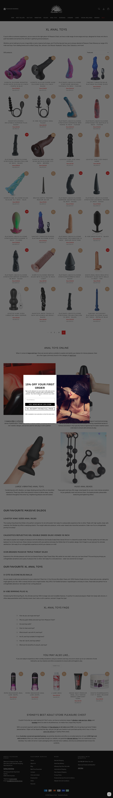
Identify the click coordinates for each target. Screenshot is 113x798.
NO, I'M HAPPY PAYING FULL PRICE (39, 409)
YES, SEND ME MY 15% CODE (40, 404)
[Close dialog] (88, 376)
